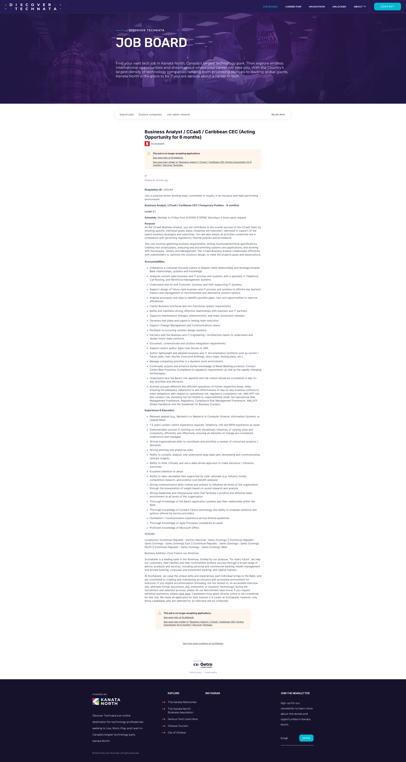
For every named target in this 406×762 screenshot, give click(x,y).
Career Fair (293, 6)
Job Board (270, 6)
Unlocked (339, 6)
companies (150, 114)
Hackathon (317, 6)
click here (184, 593)
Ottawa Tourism (178, 725)
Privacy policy (195, 672)
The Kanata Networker (182, 702)
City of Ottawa (177, 732)
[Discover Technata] (35, 6)
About (358, 6)
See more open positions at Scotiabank (203, 643)
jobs (127, 114)
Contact (387, 6)
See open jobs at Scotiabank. (168, 157)
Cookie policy (211, 672)
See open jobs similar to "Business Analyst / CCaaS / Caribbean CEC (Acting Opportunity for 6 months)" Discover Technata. (202, 164)
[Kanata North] (118, 701)
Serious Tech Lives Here (183, 719)
